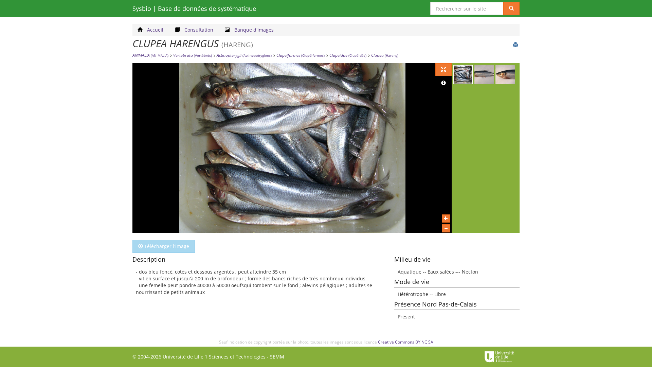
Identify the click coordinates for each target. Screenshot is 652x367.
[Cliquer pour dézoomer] (446, 228)
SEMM (277, 356)
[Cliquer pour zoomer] (446, 218)
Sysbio (194, 8)
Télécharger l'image (166, 246)
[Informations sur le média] (443, 83)
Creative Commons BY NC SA (405, 342)
